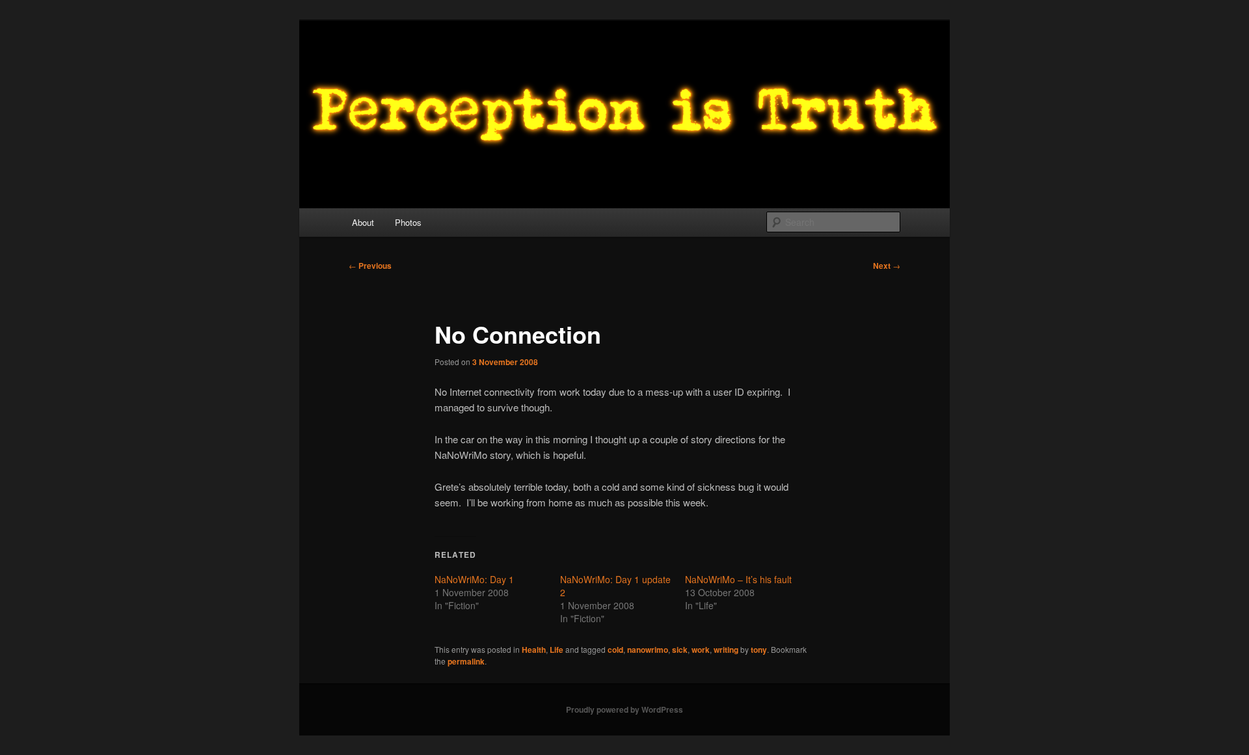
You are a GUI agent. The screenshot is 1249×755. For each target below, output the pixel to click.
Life (556, 649)
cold (615, 649)
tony (759, 649)
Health (534, 649)
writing (726, 649)
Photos (408, 222)
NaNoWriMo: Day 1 (474, 579)
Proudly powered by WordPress (624, 709)
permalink (466, 661)
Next (886, 265)
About (363, 222)
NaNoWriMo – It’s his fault (738, 579)
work (701, 649)
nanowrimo (647, 649)
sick (680, 649)
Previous (370, 265)
